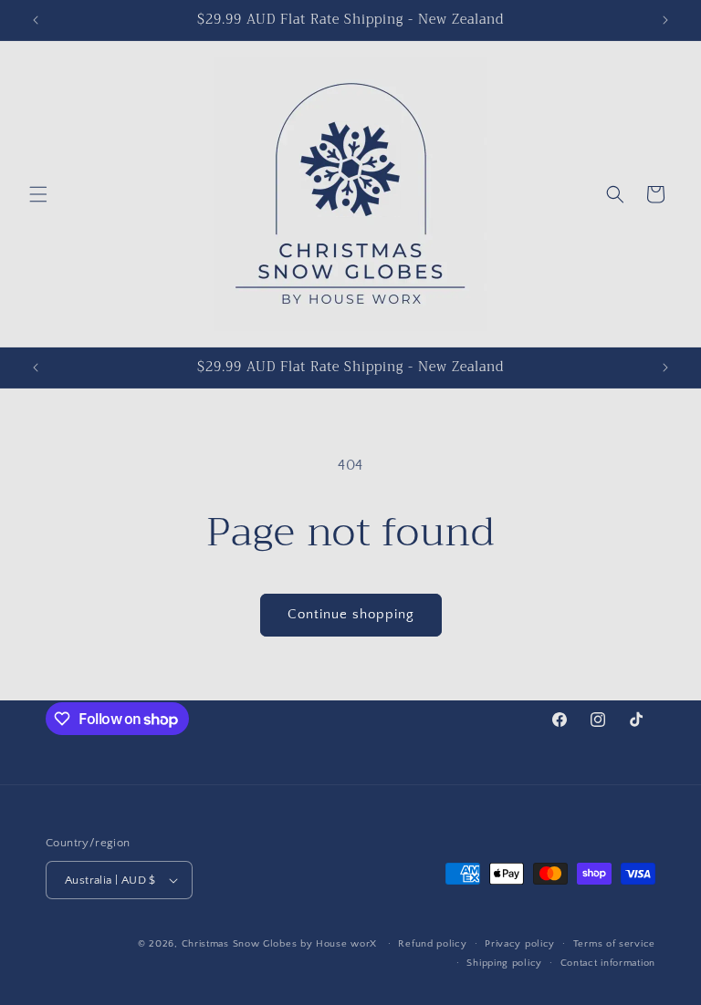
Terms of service (614, 943)
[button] (38, 194)
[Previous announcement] (36, 20)
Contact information (607, 963)
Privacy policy (520, 943)
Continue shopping (351, 614)
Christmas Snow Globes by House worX (281, 943)
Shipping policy (504, 963)
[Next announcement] (665, 20)
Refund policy (432, 943)
